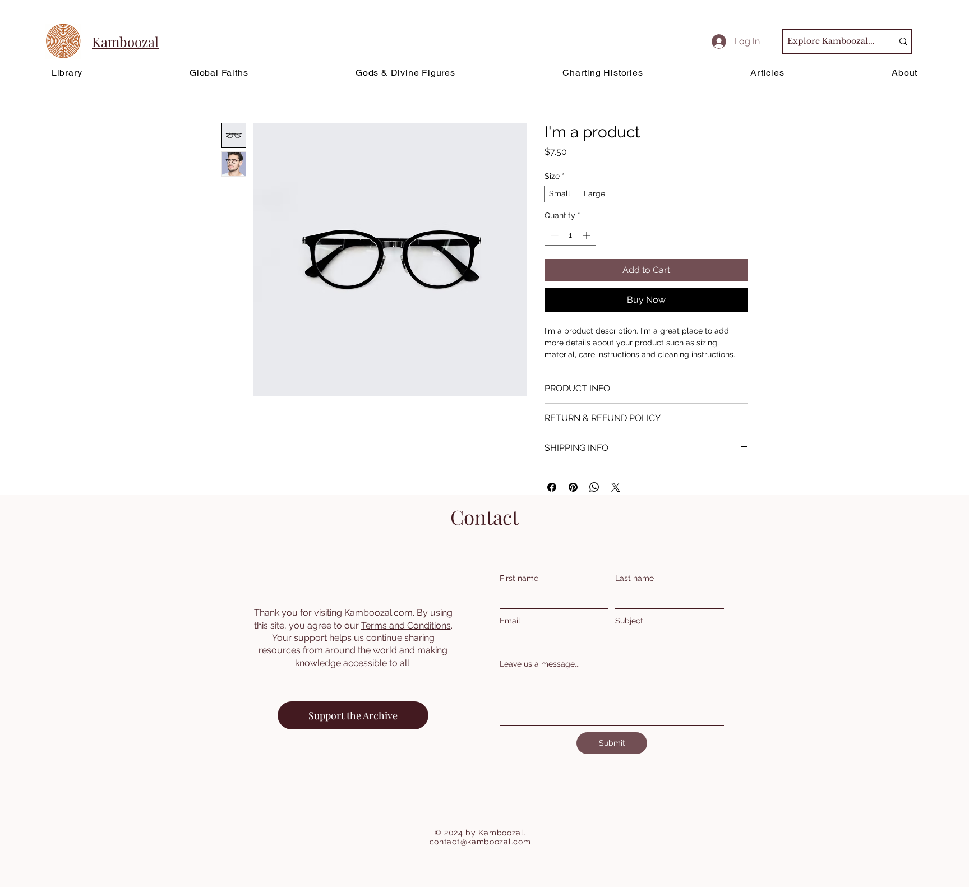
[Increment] (587, 235)
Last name (634, 578)
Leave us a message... (540, 663)
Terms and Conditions (406, 625)
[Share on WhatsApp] (594, 487)
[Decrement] (553, 235)
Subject (629, 620)
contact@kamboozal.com (480, 841)
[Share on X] (615, 487)
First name (519, 578)
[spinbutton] (570, 235)
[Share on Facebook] (552, 487)
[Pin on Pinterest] (573, 487)
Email (510, 620)
